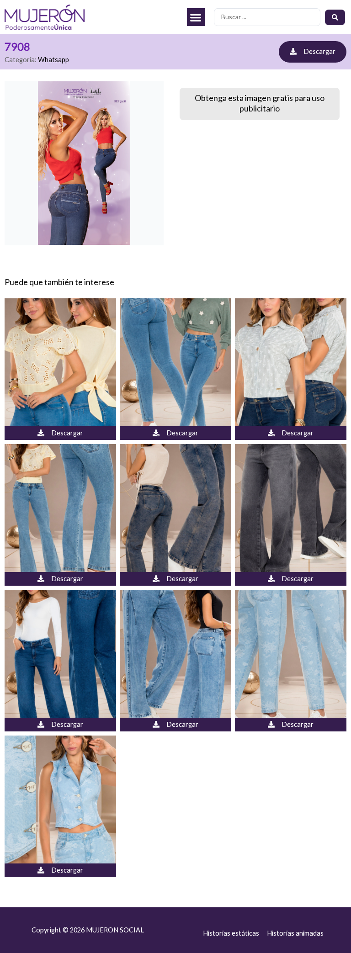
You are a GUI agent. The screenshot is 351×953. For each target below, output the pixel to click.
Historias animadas (295, 933)
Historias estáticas (231, 933)
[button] (196, 17)
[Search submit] (335, 17)
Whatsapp (53, 60)
